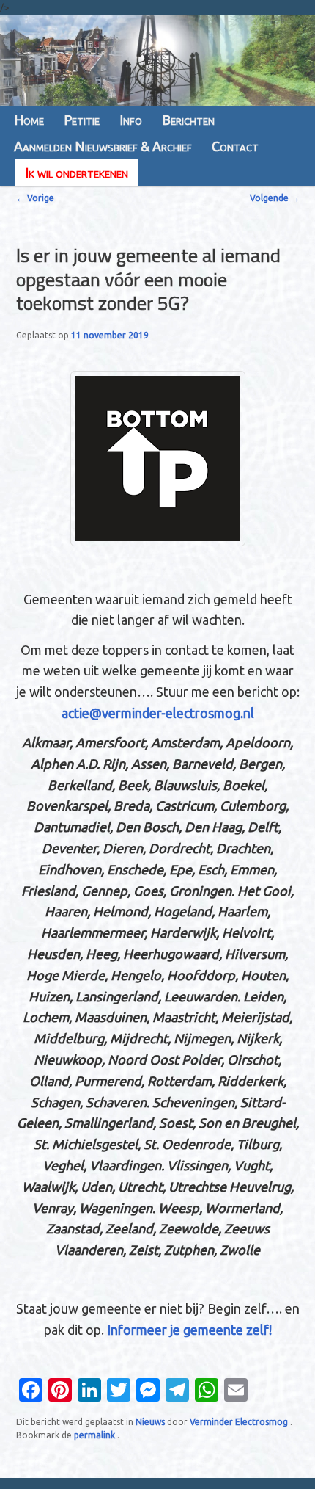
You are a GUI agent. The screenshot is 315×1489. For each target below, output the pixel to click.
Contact (235, 146)
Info (130, 119)
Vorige (35, 198)
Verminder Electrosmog (240, 1422)
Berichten (188, 119)
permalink (95, 1435)
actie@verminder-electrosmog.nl (158, 713)
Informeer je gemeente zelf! (189, 1329)
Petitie (82, 119)
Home (29, 119)
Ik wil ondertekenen (76, 172)
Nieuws (150, 1422)
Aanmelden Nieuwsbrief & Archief (103, 146)
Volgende (275, 198)
